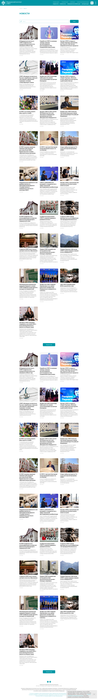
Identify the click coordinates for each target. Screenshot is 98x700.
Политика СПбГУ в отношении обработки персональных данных (49, 695)
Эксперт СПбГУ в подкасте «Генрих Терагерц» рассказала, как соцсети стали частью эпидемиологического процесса (69, 43)
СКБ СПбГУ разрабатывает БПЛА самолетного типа (67, 285)
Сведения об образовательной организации (49, 684)
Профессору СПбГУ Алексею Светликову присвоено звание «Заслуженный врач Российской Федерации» (69, 114)
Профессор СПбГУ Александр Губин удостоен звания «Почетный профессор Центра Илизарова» (48, 79)
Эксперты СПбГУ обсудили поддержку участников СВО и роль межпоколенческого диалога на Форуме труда (27, 325)
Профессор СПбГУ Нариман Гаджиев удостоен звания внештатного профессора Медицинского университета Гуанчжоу (48, 287)
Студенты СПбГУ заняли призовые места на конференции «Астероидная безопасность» (69, 218)
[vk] (48, 682)
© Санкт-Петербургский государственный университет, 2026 (49, 685)
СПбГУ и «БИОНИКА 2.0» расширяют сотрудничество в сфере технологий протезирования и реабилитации (49, 185)
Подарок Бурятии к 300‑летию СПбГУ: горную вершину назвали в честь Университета (69, 251)
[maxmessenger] (50, 682)
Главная (20, 8)
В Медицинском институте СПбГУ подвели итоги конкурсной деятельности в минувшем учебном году (27, 43)
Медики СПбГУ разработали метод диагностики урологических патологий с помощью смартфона (48, 252)
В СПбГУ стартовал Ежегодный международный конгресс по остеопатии (48, 148)
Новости (25, 8)
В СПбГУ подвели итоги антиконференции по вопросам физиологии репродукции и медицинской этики (28, 219)
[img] (92, 3)
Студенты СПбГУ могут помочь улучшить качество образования (28, 250)
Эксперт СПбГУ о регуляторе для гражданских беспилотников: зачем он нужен (69, 184)
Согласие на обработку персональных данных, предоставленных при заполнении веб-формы (49, 693)
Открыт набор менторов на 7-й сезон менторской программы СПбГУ (68, 148)
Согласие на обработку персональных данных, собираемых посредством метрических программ (49, 694)
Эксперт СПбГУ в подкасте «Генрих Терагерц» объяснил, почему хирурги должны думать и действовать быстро (69, 79)
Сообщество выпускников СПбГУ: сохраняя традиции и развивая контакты (48, 218)
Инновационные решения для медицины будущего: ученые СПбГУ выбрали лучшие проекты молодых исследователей (28, 287)
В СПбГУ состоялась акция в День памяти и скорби (27, 112)
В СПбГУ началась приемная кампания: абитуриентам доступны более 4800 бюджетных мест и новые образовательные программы (27, 150)
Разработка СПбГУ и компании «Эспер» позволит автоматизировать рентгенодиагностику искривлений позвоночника (48, 44)
